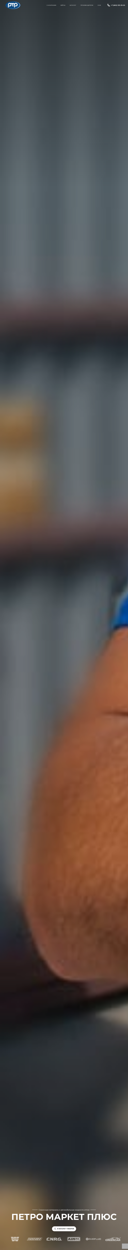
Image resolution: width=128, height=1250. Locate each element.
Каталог (73, 5)
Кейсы (63, 5)
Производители (87, 5)
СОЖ (99, 5)
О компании (51, 5)
